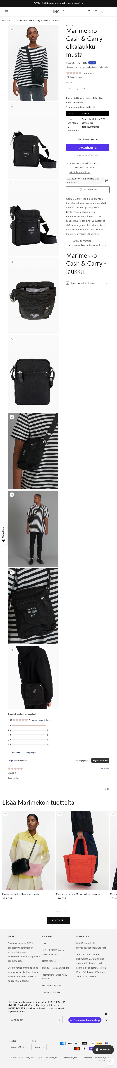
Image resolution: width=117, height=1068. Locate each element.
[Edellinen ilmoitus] (6, 3)
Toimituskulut (85, 67)
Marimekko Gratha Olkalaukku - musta (20, 894)
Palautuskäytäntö (52, 1058)
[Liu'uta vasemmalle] (51, 911)
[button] (6, 11)
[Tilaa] (59, 1019)
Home (3, 20)
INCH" (20, 1058)
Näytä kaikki (58, 920)
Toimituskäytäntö (102, 1058)
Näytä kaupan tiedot (79, 172)
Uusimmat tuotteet (51, 992)
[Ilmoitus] (111, 3)
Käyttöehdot (87, 1058)
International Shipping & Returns (54, 976)
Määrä (69, 82)
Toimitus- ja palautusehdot (55, 968)
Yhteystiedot (104, 1061)
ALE (11, 20)
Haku (44, 943)
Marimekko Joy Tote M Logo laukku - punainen (78, 894)
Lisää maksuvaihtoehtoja (88, 155)
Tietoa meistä (49, 961)
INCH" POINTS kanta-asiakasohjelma (53, 952)
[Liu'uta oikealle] (65, 911)
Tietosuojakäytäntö (51, 985)
